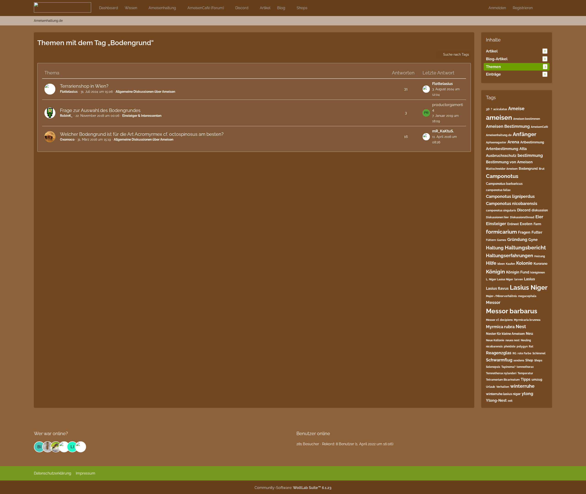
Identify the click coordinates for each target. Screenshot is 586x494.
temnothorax (525, 366)
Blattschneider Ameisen (502, 168)
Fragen (524, 232)
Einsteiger (496, 223)
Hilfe (491, 263)
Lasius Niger (529, 287)
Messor (493, 302)
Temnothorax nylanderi (501, 373)
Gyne (533, 239)
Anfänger (524, 134)
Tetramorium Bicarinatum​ (503, 379)
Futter (537, 232)
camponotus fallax (498, 190)
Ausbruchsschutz (501, 155)
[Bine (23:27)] (39, 446)
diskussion (540, 210)
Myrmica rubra (500, 326)
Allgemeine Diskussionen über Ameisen (145, 91)
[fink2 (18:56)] (47, 446)
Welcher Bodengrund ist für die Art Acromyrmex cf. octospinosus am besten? (142, 134)
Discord (523, 210)
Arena (513, 141)
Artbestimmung (532, 142)
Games (501, 240)
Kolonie (524, 263)
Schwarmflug (499, 360)
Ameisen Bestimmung (508, 126)
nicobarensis (494, 346)
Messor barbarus (511, 311)
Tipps (525, 379)
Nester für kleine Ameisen (505, 334)
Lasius (529, 279)
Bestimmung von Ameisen (509, 162)
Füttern (491, 240)
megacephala (527, 296)
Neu (529, 333)
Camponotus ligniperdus (510, 196)
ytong (527, 393)
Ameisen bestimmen (526, 118)
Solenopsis (493, 366)
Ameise (516, 108)
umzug (537, 379)
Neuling (526, 340)
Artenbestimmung (502, 149)
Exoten (526, 224)
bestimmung (530, 155)
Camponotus (502, 176)
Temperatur (525, 373)
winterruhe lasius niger (503, 394)
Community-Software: (293, 488)
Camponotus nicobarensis (511, 203)
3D (488, 109)
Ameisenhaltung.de (499, 135)
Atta (523, 149)
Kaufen (510, 263)
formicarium (501, 232)
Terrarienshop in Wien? (84, 86)
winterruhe (522, 386)
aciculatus (500, 109)
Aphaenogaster (496, 142)
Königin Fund (517, 272)
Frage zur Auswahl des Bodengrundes (100, 110)
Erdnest (513, 224)
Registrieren (523, 8)
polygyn (522, 346)
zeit (510, 400)
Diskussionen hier (497, 217)
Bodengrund (528, 168)
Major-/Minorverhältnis (501, 296)
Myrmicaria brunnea (527, 320)
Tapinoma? (508, 366)
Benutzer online (313, 433)
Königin (495, 271)
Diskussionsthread (522, 217)
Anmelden (497, 8)
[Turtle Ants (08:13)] (80, 446)
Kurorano (540, 263)
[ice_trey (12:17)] (55, 446)
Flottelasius (69, 91)
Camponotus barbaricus (504, 184)
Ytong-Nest (496, 400)
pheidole (509, 346)
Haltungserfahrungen (509, 255)
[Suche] (544, 8)
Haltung (495, 248)
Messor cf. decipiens (499, 320)
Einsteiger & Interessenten (141, 115)
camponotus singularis (501, 210)
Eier (539, 216)
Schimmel (538, 353)
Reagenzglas (498, 352)
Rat (531, 346)
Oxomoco (67, 139)
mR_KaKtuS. (443, 131)
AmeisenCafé (539, 126)
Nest (521, 326)
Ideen (501, 263)
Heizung (539, 256)
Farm (537, 224)
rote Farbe (524, 353)
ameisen (499, 117)
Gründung (517, 239)
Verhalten (502, 386)
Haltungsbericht (525, 247)
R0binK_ (66, 115)
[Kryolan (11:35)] (64, 446)
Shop (529, 360)
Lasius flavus (497, 288)
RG (514, 353)
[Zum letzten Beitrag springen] (426, 89)
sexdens (518, 360)
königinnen (537, 272)
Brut (542, 168)
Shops (538, 360)
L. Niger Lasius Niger (499, 279)
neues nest (512, 340)
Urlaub (490, 386)
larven (518, 279)
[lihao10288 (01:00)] (72, 446)
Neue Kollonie (495, 340)
